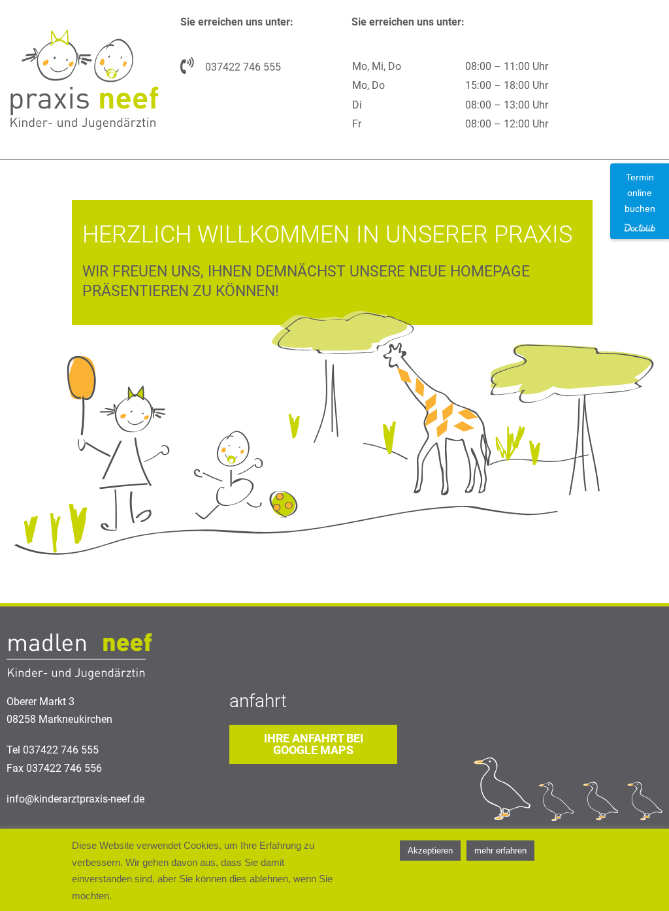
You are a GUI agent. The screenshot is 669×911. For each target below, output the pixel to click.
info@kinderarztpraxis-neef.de (75, 799)
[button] (313, 744)
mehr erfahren (500, 850)
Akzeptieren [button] (430, 850)
